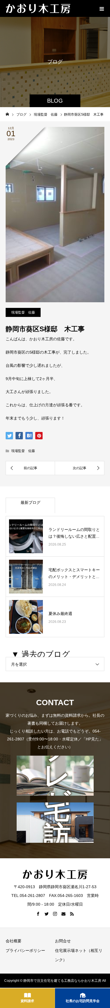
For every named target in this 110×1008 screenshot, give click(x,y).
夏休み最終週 (60, 613)
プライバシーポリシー (25, 950)
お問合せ (63, 941)
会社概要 (13, 941)
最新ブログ (30, 502)
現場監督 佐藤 (23, 312)
